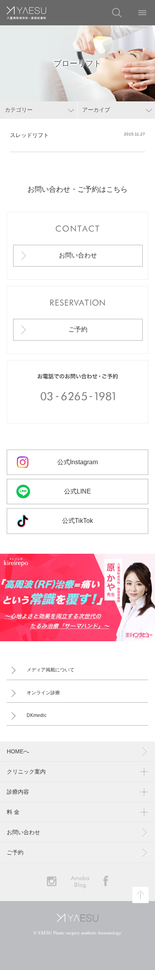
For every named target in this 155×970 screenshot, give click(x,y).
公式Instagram (77, 462)
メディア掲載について (50, 670)
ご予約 (77, 329)
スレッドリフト (29, 135)
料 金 (13, 812)
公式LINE (77, 491)
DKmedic (36, 715)
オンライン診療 (43, 693)
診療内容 (18, 792)
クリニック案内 (26, 771)
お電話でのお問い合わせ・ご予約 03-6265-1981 (77, 391)
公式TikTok (77, 520)
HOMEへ (18, 751)
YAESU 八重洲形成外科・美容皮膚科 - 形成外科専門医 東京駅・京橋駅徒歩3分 (26, 12)
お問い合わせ (78, 255)
